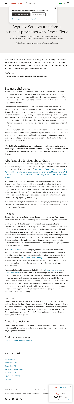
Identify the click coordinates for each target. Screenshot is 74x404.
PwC (43, 301)
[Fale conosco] (68, 3)
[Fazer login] (64, 3)
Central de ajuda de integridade (31, 393)
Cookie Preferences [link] (37, 390)
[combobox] (41, 3)
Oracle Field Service (12, 272)
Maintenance (9, 379)
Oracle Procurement (16, 249)
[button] (6, 3)
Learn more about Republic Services (18, 340)
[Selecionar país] (60, 3)
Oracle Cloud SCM (11, 366)
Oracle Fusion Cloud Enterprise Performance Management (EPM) (42, 172)
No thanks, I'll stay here (38, 14)
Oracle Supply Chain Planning (31, 257)
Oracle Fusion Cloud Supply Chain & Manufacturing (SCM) (27, 174)
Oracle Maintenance (53, 270)
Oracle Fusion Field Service (14, 369)
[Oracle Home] (15, 3)
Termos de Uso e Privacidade (23, 390)
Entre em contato (44, 393)
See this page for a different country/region (24, 19)
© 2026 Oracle (8, 390)
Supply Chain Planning (12, 376)
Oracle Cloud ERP (11, 359)
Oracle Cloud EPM (11, 363)
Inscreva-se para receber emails (13, 393)
